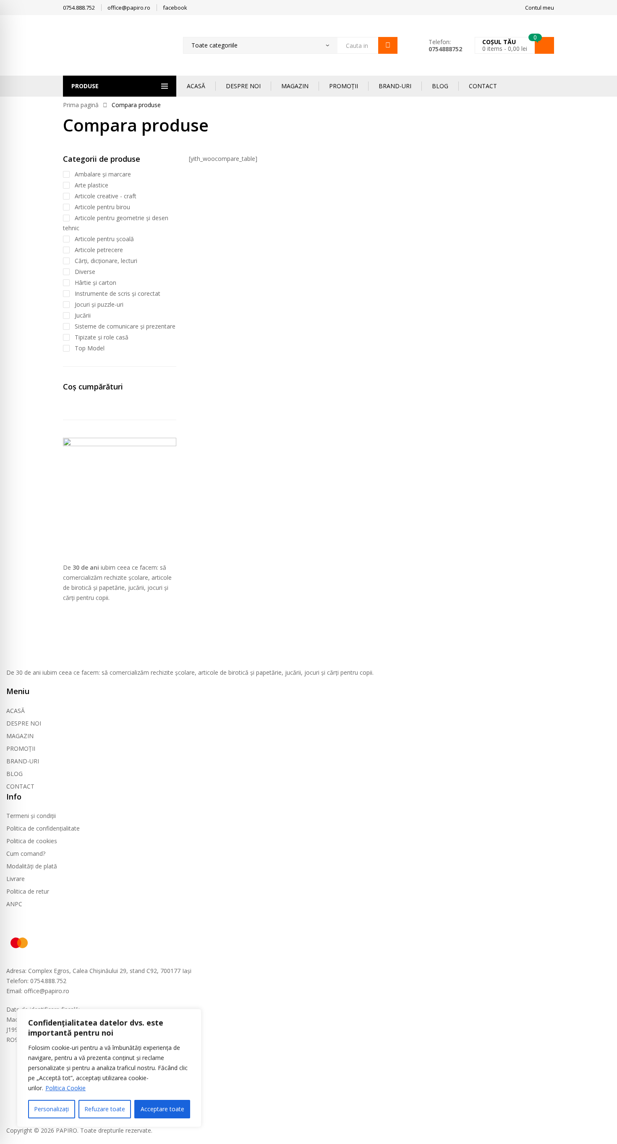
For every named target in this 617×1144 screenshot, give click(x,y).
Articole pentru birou (102, 207)
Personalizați (51, 1109)
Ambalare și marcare (103, 174)
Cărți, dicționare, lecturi (106, 261)
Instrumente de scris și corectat (117, 293)
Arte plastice (91, 185)
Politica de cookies (31, 841)
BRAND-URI (395, 86)
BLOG (440, 86)
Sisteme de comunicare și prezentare (125, 326)
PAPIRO (66, 1130)
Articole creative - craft (105, 196)
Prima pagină (81, 105)
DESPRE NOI (243, 86)
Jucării (83, 315)
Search (387, 45)
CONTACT (483, 86)
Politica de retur (27, 891)
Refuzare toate (104, 1109)
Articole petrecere (99, 250)
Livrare (15, 879)
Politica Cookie (65, 1088)
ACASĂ (196, 86)
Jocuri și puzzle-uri (99, 304)
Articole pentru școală (104, 239)
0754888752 (445, 49)
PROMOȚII (343, 86)
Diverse (85, 272)
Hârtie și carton (95, 283)
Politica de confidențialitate (43, 828)
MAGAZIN (294, 86)
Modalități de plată (31, 866)
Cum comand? (25, 853)
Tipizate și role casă (101, 337)
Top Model (90, 348)
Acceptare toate (162, 1109)
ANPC (14, 904)
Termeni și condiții (31, 816)
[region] (109, 1068)
